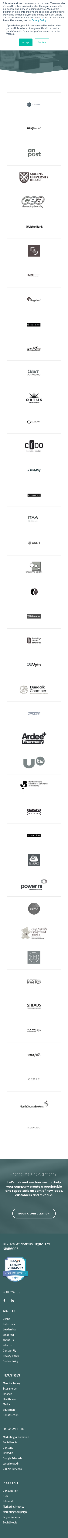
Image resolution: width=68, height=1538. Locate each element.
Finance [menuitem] (7, 1394)
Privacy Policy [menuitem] (11, 1356)
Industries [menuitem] (9, 1324)
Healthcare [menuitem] (9, 1399)
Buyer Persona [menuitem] (11, 1517)
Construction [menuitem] (11, 1415)
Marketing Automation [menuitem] (16, 1437)
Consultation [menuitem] (10, 1490)
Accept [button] (25, 42)
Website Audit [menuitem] (11, 1463)
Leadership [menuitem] (9, 1329)
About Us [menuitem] (8, 1340)
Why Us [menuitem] (7, 1345)
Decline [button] (42, 42)
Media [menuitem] (6, 1404)
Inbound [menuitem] (8, 1501)
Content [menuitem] (8, 1447)
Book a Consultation (34, 1213)
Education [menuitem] (9, 1409)
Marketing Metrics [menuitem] (13, 1506)
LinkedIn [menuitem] (8, 1453)
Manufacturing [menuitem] (11, 1383)
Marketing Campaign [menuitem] (15, 1512)
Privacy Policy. (38, 20)
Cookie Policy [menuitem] (11, 1361)
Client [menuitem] (6, 1319)
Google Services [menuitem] (12, 1469)
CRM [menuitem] (5, 1496)
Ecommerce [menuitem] (10, 1388)
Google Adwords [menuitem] (12, 1458)
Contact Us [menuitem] (9, 1350)
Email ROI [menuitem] (8, 1334)
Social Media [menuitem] (10, 1442)
